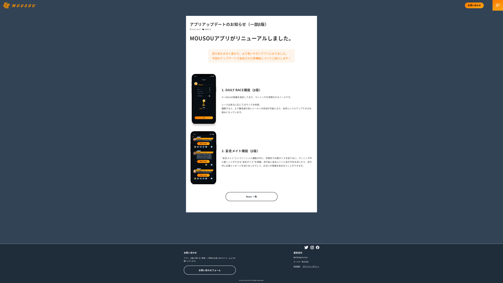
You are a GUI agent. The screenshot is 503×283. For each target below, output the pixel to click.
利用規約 (297, 266)
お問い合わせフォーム (210, 270)
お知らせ (208, 29)
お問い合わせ (474, 5)
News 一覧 (251, 196)
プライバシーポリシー (311, 266)
